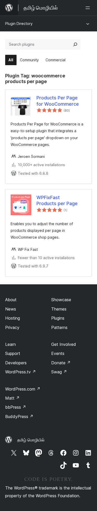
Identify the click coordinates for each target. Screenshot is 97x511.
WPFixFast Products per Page (57, 200)
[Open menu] (88, 8)
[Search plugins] (75, 44)
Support (12, 353)
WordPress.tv (20, 371)
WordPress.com (22, 389)
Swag (59, 371)
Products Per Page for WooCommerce (57, 100)
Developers (16, 362)
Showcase (61, 299)
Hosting (12, 318)
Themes (58, 309)
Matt (12, 398)
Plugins (57, 318)
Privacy (12, 327)
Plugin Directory (19, 23)
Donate (61, 362)
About (11, 299)
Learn (10, 344)
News (10, 309)
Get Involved (63, 344)
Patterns (59, 327)
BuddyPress (19, 416)
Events (57, 353)
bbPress (15, 407)
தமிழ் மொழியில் (30, 439)
